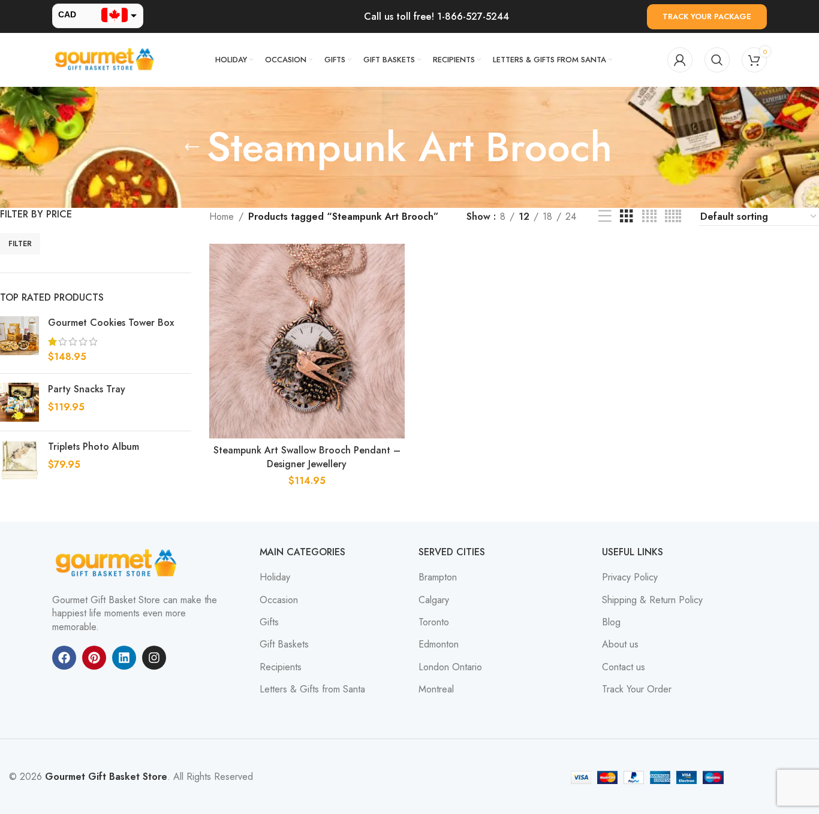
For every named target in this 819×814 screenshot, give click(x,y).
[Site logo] (106, 59)
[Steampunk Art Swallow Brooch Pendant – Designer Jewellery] (307, 341)
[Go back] (192, 147)
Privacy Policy (630, 577)
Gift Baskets (284, 644)
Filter (20, 243)
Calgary (433, 600)
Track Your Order (637, 689)
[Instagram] (154, 658)
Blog (611, 622)
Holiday (275, 577)
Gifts (269, 622)
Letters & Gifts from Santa (312, 689)
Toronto (433, 622)
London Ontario (450, 667)
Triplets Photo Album (93, 446)
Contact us (623, 667)
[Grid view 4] (649, 216)
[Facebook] (64, 658)
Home (221, 216)
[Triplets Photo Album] (19, 459)
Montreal (436, 689)
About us (620, 644)
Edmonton (438, 644)
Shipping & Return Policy (652, 600)
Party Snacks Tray (86, 389)
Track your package (707, 16)
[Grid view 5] (673, 216)
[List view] (605, 216)
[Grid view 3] (626, 216)
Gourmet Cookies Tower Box (111, 322)
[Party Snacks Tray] (19, 402)
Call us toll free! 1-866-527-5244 (436, 16)
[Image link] (118, 563)
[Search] (717, 60)
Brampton (437, 577)
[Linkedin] (124, 658)
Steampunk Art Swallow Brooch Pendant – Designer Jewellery (307, 456)
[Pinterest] (94, 658)
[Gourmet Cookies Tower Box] (19, 340)
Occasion (279, 600)
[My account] (679, 60)
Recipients (281, 667)
